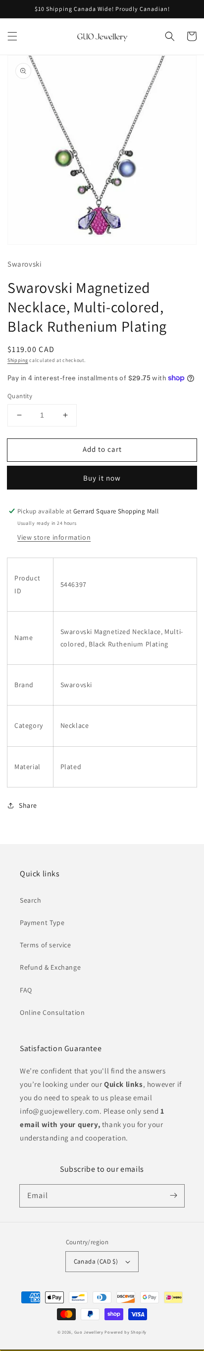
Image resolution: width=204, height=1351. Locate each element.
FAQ (26, 990)
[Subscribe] (173, 1196)
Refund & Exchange (50, 967)
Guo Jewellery (88, 1332)
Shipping (17, 360)
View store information (54, 537)
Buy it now (102, 478)
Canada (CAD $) (96, 1261)
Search (31, 900)
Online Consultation (52, 1012)
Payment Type (42, 922)
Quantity (19, 396)
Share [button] (28, 805)
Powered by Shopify (125, 1332)
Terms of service (45, 944)
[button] (12, 36)
